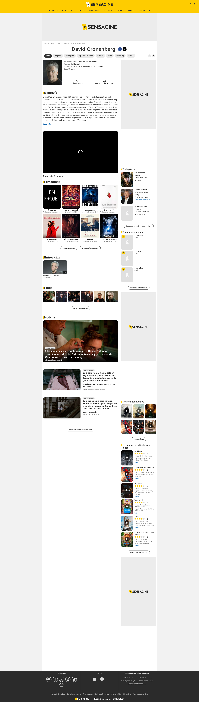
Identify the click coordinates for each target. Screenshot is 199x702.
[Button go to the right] (153, 55)
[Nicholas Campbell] (127, 213)
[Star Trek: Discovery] (109, 226)
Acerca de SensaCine (58, 694)
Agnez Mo (138, 252)
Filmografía (52, 182)
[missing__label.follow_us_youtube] (49, 679)
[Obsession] (127, 490)
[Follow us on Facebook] (56, 679)
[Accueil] (99, 4)
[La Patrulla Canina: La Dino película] (127, 539)
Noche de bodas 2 (71, 210)
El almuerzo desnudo (142, 211)
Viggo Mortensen (141, 189)
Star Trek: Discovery (109, 239)
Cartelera (67, 11)
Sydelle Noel (139, 268)
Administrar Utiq (116, 694)
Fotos (48, 288)
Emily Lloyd (139, 235)
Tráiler (137, 462)
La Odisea (138, 451)
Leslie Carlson (140, 173)
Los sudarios (90, 210)
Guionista (90, 62)
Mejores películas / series (90, 248)
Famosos (53, 43)
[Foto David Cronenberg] (49, 296)
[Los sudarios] (90, 197)
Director (82, 62)
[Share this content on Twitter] (125, 49)
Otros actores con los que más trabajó (138, 226)
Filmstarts (142, 678)
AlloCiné (125, 678)
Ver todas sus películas (142, 200)
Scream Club (144, 11)
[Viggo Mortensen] (127, 196)
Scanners (52, 210)
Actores (59, 43)
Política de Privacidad (102, 694)
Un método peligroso (141, 197)
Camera (137, 175)
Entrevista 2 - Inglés (51, 275)
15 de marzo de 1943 (81, 66)
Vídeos (121, 11)
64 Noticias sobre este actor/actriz (80, 429)
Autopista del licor (140, 178)
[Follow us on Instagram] (68, 679)
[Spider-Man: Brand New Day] (127, 474)
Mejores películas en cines (138, 552)
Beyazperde (125, 681)
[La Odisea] (127, 457)
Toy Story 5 (139, 500)
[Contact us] (62, 685)
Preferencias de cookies (140, 694)
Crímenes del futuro (71, 239)
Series (131, 11)
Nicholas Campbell (141, 206)
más (96, 62)
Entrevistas (52, 257)
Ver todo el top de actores (138, 287)
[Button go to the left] (149, 55)
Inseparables (52, 239)
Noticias (81, 11)
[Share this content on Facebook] (120, 49)
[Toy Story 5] (127, 506)
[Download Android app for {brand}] (103, 679)
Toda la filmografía (69, 248)
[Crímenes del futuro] (71, 226)
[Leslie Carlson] (127, 179)
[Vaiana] (127, 523)
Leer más (47, 124)
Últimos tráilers (139, 439)
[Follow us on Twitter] (62, 679)
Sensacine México (135, 684)
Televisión (108, 11)
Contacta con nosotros (74, 694)
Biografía (50, 92)
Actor (75, 62)
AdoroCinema (144, 681)
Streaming (94, 11)
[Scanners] (52, 197)
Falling (90, 239)
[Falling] (90, 226)
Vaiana (137, 516)
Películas (53, 11)
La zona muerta (140, 214)
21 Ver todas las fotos (80, 308)
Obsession (138, 484)
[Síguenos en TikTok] (75, 679)
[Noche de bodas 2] (71, 197)
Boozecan (138, 209)
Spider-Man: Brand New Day (144, 467)
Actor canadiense (68, 43)
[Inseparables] (52, 226)
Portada (46, 43)
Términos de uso (88, 694)
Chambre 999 (109, 210)
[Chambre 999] (109, 197)
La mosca (138, 180)
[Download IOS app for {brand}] (96, 679)
